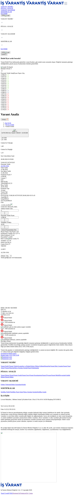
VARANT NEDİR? (7, 6)
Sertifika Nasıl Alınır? (17, 392)
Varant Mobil (55, 375)
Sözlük (23, 384)
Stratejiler (47, 366)
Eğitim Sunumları (16, 384)
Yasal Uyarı (4, 493)
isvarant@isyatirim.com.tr (8, 353)
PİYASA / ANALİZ (7, 8)
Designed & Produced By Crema (23, 493)
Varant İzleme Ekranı (7, 375)
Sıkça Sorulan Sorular (21, 368)
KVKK (10, 493)
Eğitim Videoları (6, 384)
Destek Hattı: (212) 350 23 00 (10, 355)
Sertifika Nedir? (5, 392)
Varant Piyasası (46, 375)
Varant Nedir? (5, 366)
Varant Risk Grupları (56, 366)
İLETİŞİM (4, 13)
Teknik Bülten (9, 377)
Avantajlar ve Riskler (24, 366)
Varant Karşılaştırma (36, 375)
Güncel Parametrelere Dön (9, 230)
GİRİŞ (3, 15)
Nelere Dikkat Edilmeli (38, 366)
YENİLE (4, 119)
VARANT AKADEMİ (8, 10)
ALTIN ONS (5, 166)
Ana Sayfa (8, 123)
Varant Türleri (13, 366)
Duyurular (62, 375)
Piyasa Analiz (10, 125)
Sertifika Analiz (41, 392)
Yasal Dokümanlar (33, 368)
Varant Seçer (26, 375)
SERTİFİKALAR (6, 12)
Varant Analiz (18, 375)
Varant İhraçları (9, 368)
